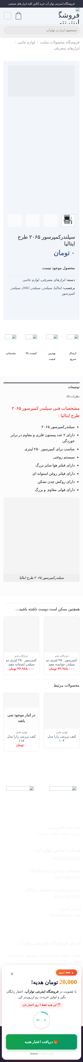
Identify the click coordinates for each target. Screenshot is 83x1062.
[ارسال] (8, 30)
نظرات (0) (73, 396)
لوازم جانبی (26, 42)
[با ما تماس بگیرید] (37, 927)
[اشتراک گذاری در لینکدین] (44, 304)
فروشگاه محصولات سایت (60, 42)
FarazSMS (34, 1053)
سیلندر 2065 (31, 288)
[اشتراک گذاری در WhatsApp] (71, 304)
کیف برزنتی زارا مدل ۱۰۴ (61, 738)
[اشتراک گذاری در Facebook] (64, 304)
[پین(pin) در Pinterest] (51, 304)
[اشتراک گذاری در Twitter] (58, 304)
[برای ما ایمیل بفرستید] (46, 927)
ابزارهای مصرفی (67, 48)
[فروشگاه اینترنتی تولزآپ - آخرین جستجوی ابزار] (69, 16)
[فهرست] (7, 15)
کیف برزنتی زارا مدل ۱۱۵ (21, 738)
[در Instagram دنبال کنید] (55, 927)
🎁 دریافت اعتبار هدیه (42, 1042)
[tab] (41, 387)
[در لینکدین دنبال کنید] (28, 927)
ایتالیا (58, 288)
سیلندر (47, 288)
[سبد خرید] (18, 16)
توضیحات (74, 387)
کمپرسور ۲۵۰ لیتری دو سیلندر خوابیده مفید (61, 662)
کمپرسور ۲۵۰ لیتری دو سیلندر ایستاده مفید (21, 662)
